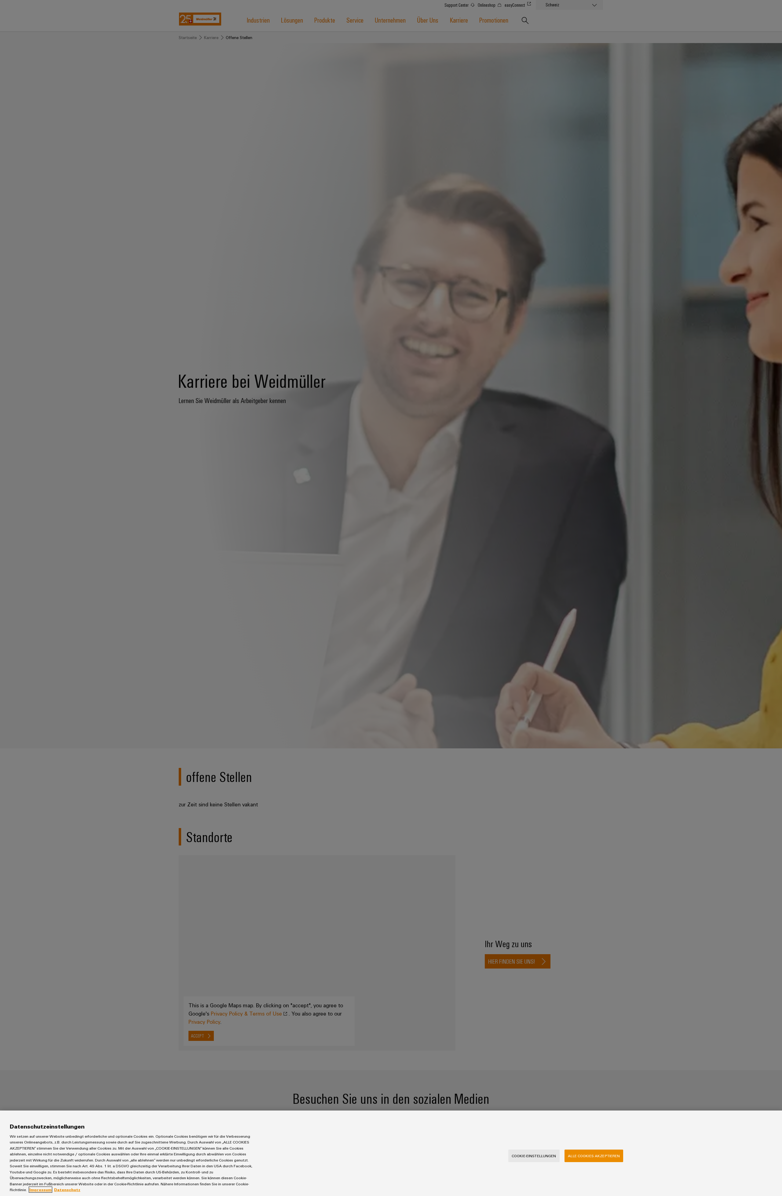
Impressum (40, 1189)
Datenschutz (67, 1189)
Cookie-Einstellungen (534, 1155)
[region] (391, 1153)
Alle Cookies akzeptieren (594, 1155)
